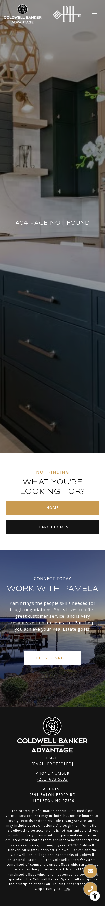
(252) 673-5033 (52, 779)
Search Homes (53, 526)
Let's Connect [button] (52, 658)
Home (52, 507)
